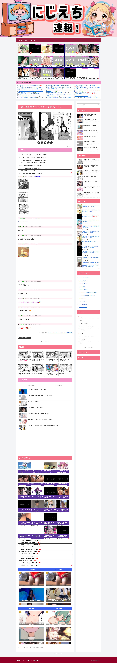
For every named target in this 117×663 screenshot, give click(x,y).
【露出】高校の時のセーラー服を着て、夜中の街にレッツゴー (86, 85)
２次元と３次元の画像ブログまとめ (87, 295)
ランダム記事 (59, 385)
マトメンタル (82, 286)
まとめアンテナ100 (83, 289)
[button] (51, 142)
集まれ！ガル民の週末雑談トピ (81, 92)
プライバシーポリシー (27, 660)
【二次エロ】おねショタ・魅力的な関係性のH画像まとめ (29, 85)
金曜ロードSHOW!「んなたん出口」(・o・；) (83, 93)
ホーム (20, 40)
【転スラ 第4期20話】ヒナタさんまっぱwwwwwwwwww (29, 93)
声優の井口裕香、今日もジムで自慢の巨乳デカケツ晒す (57, 92)
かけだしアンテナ (83, 283)
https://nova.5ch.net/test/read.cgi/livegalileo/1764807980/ (60, 332)
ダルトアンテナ (82, 298)
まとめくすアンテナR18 (84, 277)
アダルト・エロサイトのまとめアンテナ (88, 292)
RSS (26, 40)
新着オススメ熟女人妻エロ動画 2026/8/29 (27, 95)
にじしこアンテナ (83, 304)
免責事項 (19, 660)
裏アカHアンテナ (83, 307)
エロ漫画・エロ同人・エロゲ (25, 337)
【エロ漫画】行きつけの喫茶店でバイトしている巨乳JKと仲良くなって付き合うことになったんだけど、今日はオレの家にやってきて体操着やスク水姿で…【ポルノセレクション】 (30, 88)
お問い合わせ (33, 40)
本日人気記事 (32, 385)
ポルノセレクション (83, 280)
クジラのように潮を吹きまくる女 (81, 96)
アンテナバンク (82, 301)
